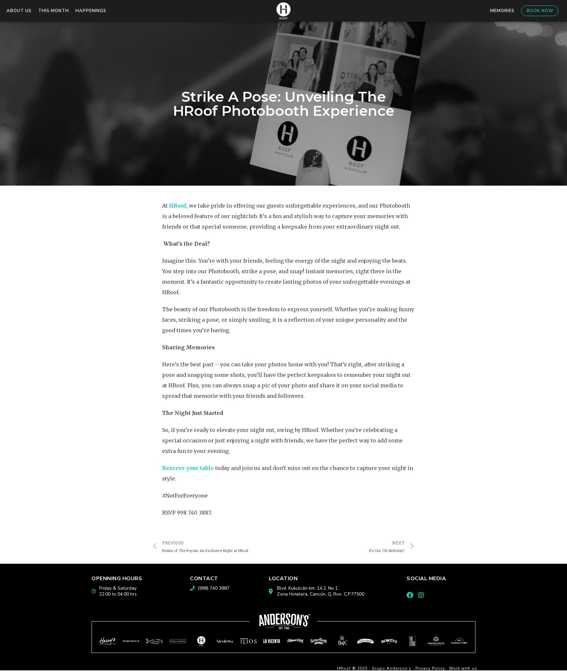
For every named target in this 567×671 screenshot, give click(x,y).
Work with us (463, 668)
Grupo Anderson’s (391, 668)
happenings (90, 11)
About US (19, 11)
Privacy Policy (430, 668)
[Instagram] (421, 595)
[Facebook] (410, 595)
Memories (502, 11)
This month (53, 11)
